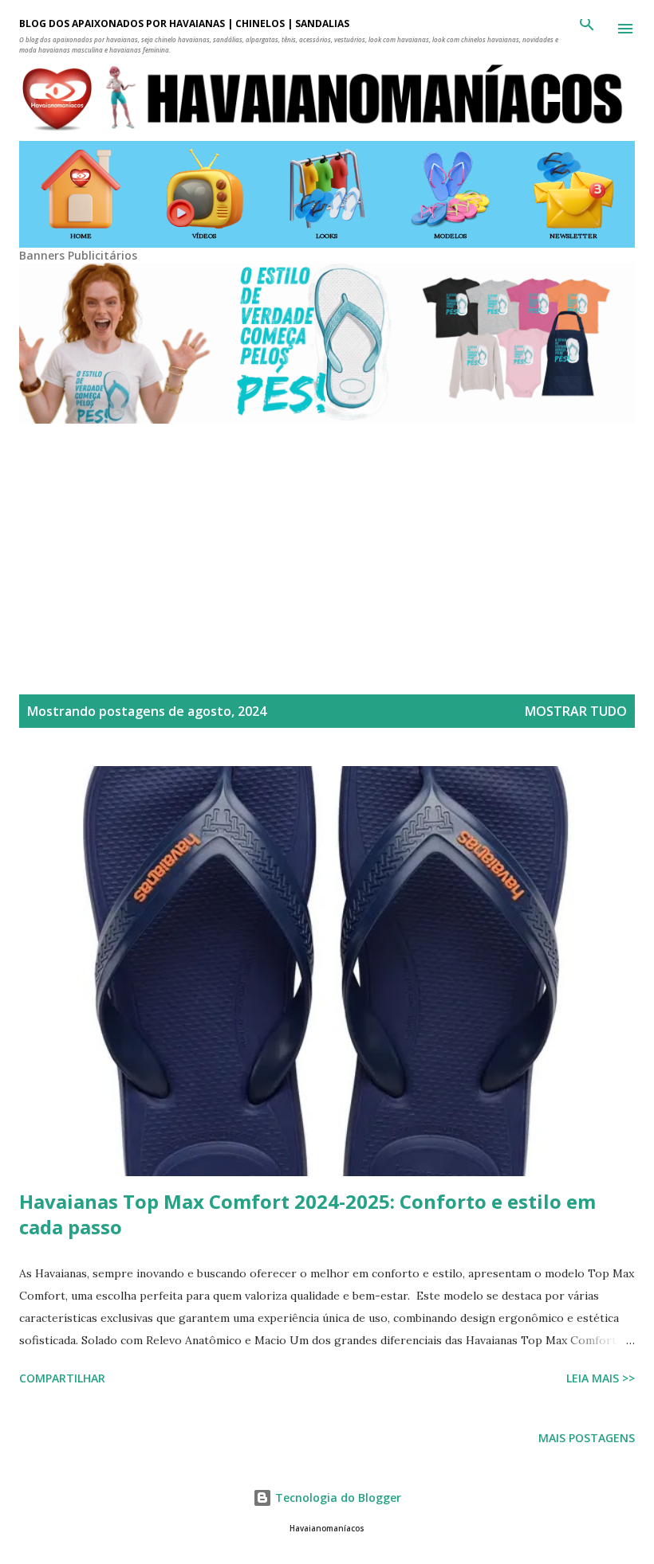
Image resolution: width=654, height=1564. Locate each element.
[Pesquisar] (587, 28)
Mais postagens (586, 1437)
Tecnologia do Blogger (336, 1497)
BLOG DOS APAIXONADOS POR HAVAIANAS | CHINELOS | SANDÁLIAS (184, 23)
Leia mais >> (600, 1378)
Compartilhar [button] (62, 1378)
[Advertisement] (327, 538)
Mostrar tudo (576, 711)
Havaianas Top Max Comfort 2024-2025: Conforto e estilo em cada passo (307, 1214)
